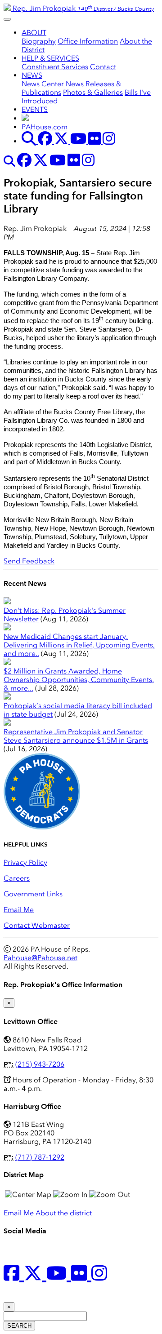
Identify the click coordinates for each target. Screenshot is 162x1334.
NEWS (32, 75)
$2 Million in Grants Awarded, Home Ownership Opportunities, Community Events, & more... (79, 679)
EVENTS (35, 109)
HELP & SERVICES (50, 58)
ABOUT (34, 32)
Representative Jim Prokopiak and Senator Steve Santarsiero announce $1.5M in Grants (76, 736)
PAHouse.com (45, 127)
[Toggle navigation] (7, 19)
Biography (39, 41)
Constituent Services (55, 66)
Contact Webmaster (37, 925)
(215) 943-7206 (39, 1064)
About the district (64, 1213)
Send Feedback (29, 561)
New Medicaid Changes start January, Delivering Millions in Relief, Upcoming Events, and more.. (79, 645)
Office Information (88, 41)
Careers (17, 878)
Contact (103, 66)
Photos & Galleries (93, 92)
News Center (43, 84)
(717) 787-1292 (39, 1157)
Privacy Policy (25, 862)
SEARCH (19, 1325)
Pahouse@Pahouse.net (40, 957)
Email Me (19, 909)
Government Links (33, 894)
